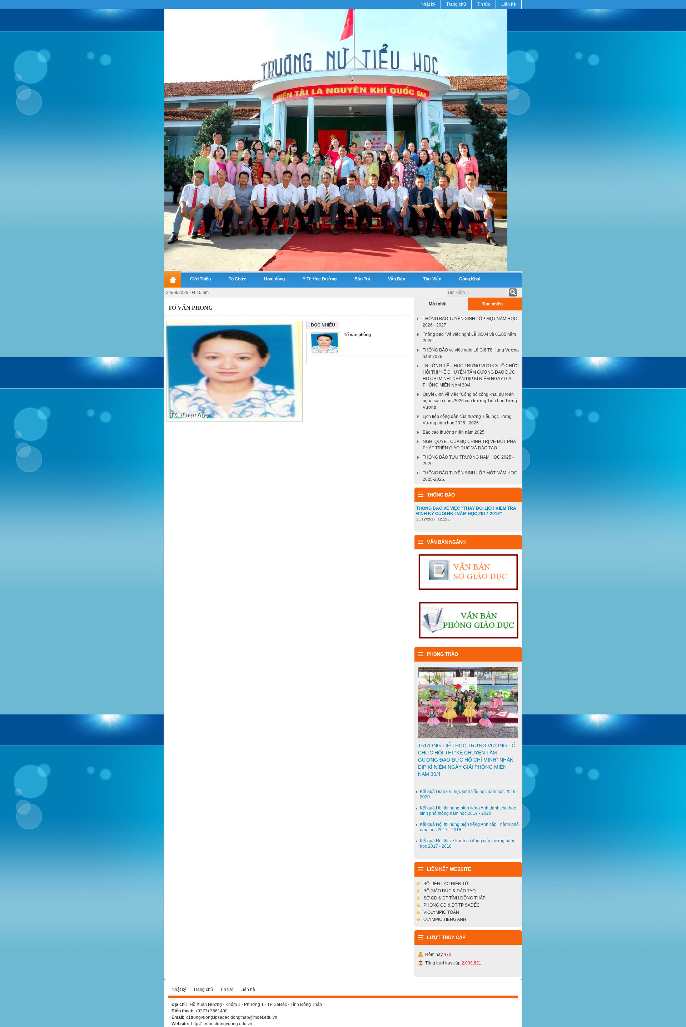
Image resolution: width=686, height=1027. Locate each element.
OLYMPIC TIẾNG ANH (444, 919)
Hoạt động (274, 278)
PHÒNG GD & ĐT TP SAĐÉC (451, 905)
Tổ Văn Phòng (190, 308)
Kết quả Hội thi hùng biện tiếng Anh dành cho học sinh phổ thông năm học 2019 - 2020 (468, 811)
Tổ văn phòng (189, 415)
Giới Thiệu (200, 278)
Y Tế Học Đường (320, 278)
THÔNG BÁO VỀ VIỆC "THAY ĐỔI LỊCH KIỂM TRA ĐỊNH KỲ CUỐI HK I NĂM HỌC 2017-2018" (466, 511)
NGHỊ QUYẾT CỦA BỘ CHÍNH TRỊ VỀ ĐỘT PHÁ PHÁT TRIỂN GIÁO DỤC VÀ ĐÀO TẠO (469, 444)
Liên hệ (508, 4)
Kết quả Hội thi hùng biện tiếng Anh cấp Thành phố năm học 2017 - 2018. (469, 827)
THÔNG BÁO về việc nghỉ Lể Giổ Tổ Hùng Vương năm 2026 (471, 353)
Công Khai (469, 278)
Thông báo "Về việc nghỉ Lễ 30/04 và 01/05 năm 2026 (469, 337)
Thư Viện (432, 278)
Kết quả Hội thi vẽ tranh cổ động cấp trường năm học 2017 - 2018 (467, 843)
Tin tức (483, 4)
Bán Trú (362, 278)
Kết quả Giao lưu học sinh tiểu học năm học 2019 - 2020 (469, 794)
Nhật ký (428, 4)
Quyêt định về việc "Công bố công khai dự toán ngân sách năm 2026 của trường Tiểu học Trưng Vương (470, 401)
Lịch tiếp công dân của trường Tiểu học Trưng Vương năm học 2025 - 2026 (467, 419)
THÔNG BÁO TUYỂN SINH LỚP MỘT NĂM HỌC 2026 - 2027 (470, 322)
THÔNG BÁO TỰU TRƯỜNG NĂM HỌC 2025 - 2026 (468, 460)
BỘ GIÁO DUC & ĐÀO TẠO (449, 890)
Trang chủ (456, 4)
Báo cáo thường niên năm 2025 (453, 432)
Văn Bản (396, 278)
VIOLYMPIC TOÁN (441, 912)
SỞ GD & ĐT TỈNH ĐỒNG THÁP (454, 898)
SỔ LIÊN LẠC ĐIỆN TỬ (445, 883)
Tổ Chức (237, 278)
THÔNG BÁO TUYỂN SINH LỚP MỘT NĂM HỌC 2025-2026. (470, 476)
